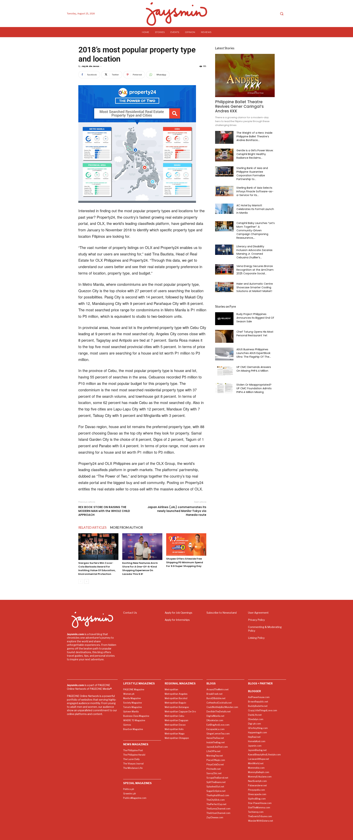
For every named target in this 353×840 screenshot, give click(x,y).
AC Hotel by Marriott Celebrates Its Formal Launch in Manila (255, 209)
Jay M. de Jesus (90, 66)
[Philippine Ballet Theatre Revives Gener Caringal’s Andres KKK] (245, 75)
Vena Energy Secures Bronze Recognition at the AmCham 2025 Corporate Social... (255, 269)
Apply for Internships (177, 619)
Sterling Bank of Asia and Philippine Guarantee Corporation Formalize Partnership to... (252, 173)
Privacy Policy (256, 619)
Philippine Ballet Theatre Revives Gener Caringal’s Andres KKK (239, 106)
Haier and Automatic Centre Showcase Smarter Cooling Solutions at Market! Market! (254, 287)
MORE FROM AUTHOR (126, 527)
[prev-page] (80, 581)
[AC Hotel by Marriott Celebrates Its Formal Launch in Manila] (224, 209)
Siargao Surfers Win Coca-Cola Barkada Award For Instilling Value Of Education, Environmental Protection (96, 568)
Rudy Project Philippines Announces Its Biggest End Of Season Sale (255, 317)
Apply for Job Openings (178, 612)
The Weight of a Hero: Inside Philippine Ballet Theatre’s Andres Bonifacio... (254, 136)
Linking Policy (256, 637)
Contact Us (130, 612)
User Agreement (258, 612)
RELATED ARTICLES (92, 527)
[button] (281, 13)
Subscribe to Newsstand (221, 612)
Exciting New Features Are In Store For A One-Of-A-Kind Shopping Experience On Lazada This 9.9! (140, 568)
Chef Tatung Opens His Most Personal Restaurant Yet (254, 333)
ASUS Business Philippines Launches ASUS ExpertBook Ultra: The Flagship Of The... (253, 353)
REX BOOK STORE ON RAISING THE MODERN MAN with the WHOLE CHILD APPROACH (104, 511)
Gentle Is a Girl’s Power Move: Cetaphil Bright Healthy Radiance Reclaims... (254, 154)
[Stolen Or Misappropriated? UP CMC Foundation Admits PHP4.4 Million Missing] (224, 388)
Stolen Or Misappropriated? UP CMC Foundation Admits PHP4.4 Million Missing (254, 388)
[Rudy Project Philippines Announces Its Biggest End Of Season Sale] (224, 318)
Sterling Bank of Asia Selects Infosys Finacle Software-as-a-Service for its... (254, 191)
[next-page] (86, 581)
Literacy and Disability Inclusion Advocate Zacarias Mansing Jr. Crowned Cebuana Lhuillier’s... (254, 252)
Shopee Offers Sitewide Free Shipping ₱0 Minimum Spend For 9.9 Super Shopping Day (184, 562)
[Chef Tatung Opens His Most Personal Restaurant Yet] (224, 336)
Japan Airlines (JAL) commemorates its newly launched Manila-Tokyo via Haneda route (176, 511)
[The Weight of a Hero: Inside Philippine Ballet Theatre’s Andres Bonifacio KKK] (224, 137)
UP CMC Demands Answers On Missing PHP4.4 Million (253, 369)
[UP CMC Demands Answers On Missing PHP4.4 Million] (224, 370)
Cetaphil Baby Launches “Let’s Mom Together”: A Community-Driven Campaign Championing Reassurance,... (255, 230)
